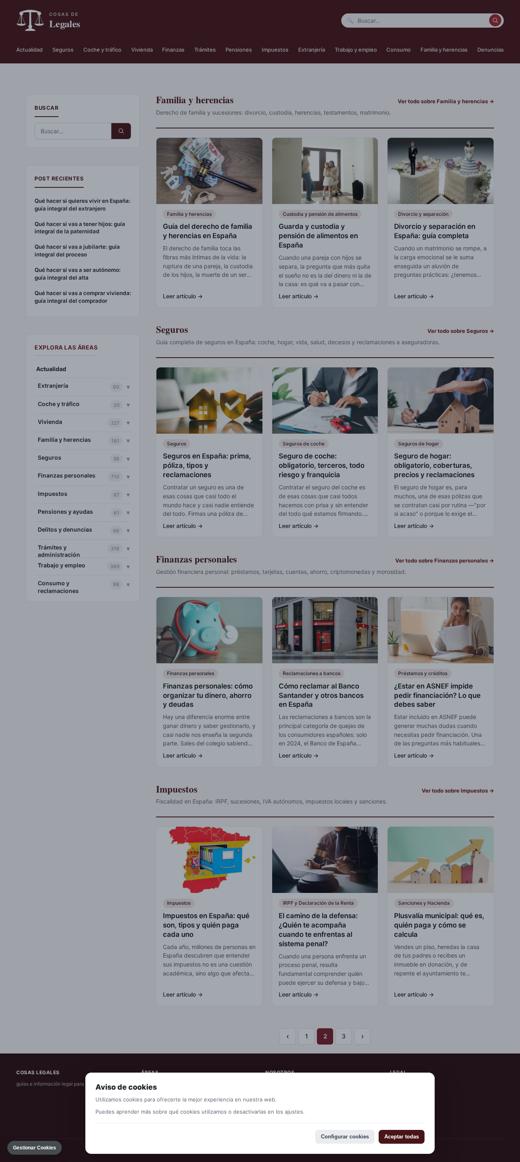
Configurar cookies (345, 1137)
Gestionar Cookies (34, 1148)
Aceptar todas (401, 1137)
